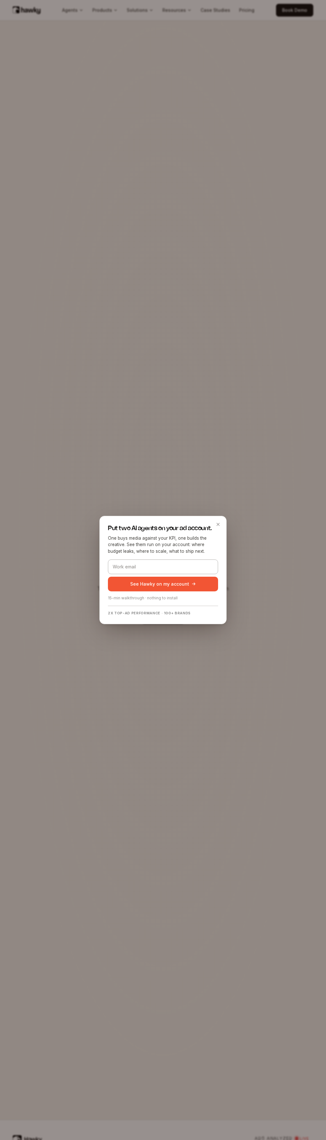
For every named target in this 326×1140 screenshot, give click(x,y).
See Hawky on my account (159, 584)
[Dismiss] (218, 524)
